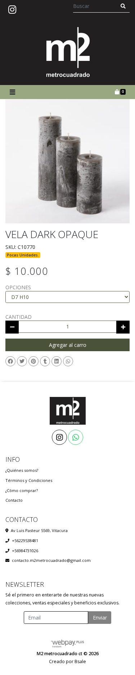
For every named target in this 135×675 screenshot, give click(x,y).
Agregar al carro (67, 344)
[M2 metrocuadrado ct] (68, 52)
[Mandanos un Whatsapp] (75, 437)
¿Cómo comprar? (21, 490)
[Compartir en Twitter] (22, 361)
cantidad (18, 316)
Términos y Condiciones (28, 480)
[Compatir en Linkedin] (56, 361)
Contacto (14, 500)
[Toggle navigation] (12, 92)
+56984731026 (25, 550)
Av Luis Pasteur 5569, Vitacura (39, 530)
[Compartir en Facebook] (10, 361)
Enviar (100, 617)
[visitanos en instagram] (12, 9)
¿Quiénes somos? (21, 470)
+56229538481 (25, 540)
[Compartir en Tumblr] (45, 361)
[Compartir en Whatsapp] (68, 361)
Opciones (18, 287)
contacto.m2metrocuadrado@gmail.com (51, 560)
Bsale (80, 661)
